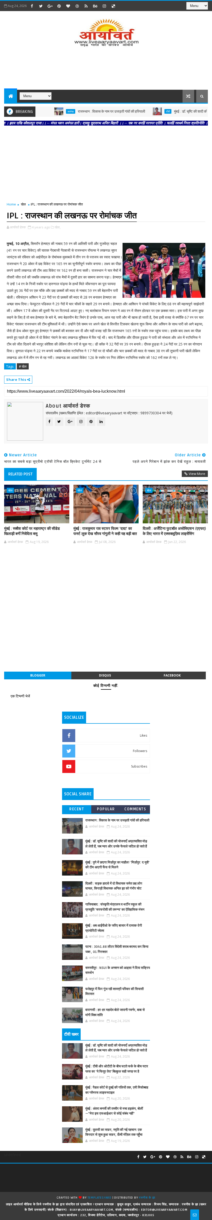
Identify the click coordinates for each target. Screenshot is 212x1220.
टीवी (154, 111)
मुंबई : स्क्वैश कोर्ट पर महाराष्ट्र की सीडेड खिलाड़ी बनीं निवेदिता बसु (32, 531)
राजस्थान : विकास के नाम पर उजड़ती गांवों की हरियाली (97, 111)
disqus (105, 675)
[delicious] (113, 6)
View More (197, 473)
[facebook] (32, 6)
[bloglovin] (68, 6)
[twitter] (41, 6)
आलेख (56, 111)
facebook (172, 675)
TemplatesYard (99, 1198)
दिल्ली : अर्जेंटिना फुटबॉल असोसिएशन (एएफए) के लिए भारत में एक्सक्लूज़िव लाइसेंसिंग (174, 531)
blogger (37, 675)
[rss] (86, 6)
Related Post (20, 474)
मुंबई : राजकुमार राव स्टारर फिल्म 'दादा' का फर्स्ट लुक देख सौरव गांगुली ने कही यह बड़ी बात (105, 531)
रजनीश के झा (147, 1198)
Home (11, 204)
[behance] (95, 6)
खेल (23, 204)
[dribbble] (77, 6)
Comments (135, 809)
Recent (76, 809)
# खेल (23, 366)
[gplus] (50, 6)
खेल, (57, 227)
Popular (106, 809)
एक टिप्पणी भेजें (20, 696)
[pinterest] (59, 6)
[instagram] (104, 6)
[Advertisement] (106, 69)
